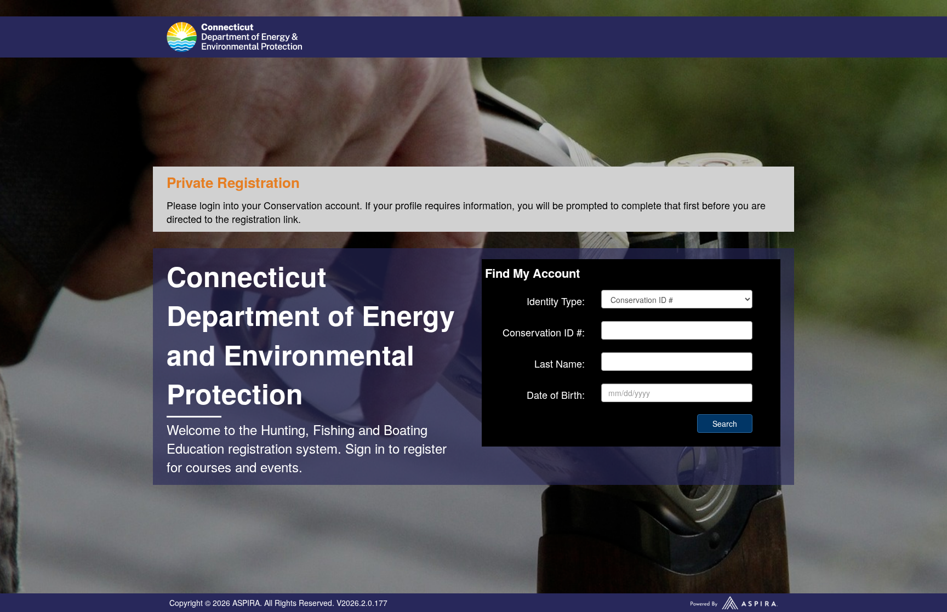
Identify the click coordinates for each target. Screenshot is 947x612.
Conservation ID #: (544, 332)
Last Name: (559, 363)
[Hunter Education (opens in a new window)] (317, 37)
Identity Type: (556, 301)
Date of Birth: (556, 395)
